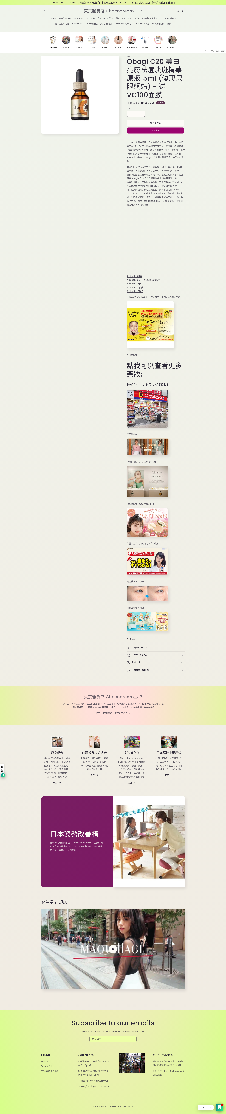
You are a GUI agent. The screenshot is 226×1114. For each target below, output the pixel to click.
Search (44, 1061)
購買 (55, 782)
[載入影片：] (113, 949)
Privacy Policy (47, 1066)
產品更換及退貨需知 (49, 1070)
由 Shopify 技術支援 (126, 1106)
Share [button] (132, 639)
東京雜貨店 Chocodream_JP (113, 697)
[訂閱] (133, 1039)
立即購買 (155, 130)
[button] (44, 11)
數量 (128, 108)
